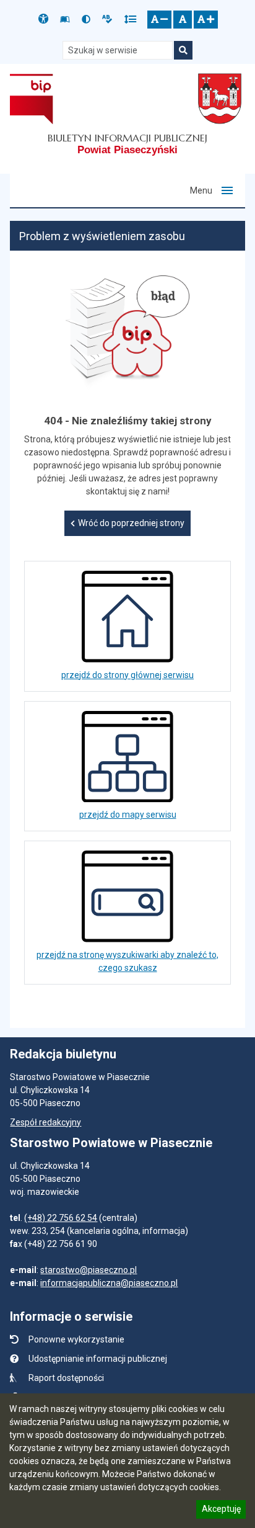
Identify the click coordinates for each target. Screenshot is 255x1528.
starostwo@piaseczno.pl (88, 1270)
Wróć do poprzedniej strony (131, 523)
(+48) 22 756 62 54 (60, 1218)
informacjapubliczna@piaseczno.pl (109, 1283)
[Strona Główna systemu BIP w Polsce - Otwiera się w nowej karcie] (31, 98)
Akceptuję (221, 1510)
